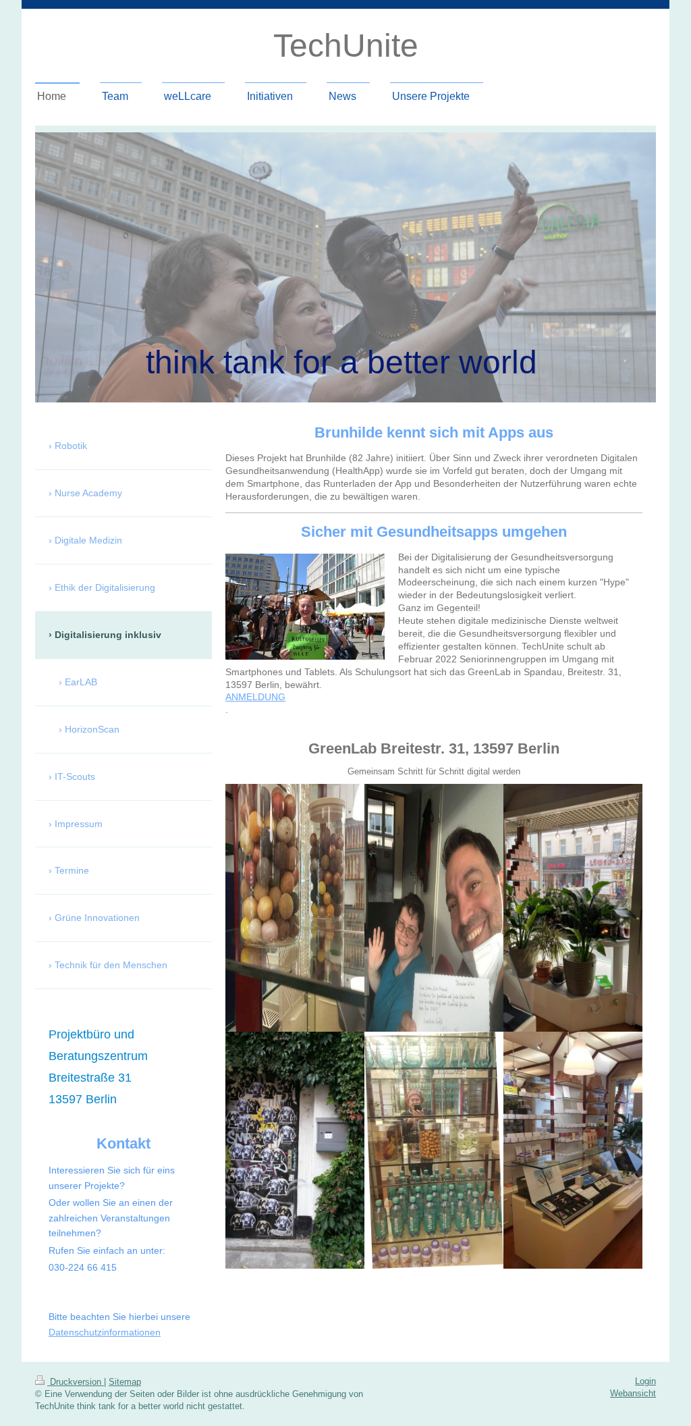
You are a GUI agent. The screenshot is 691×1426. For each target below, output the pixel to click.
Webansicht (633, 1393)
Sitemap (125, 1382)
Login (645, 1381)
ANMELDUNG (255, 696)
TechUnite (345, 45)
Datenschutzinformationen (105, 1332)
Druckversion (75, 1382)
